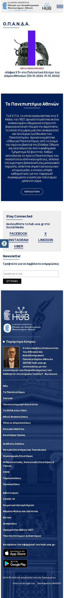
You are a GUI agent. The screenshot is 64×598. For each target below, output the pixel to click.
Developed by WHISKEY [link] (49, 583)
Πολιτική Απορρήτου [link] (24, 583)
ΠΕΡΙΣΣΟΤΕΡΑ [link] (32, 191)
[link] (4, 243)
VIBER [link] (18, 246)
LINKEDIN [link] (45, 240)
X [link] (45, 233)
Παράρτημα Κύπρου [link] (20, 341)
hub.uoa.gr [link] (48, 544)
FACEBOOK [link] (18, 233)
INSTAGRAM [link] (18, 240)
